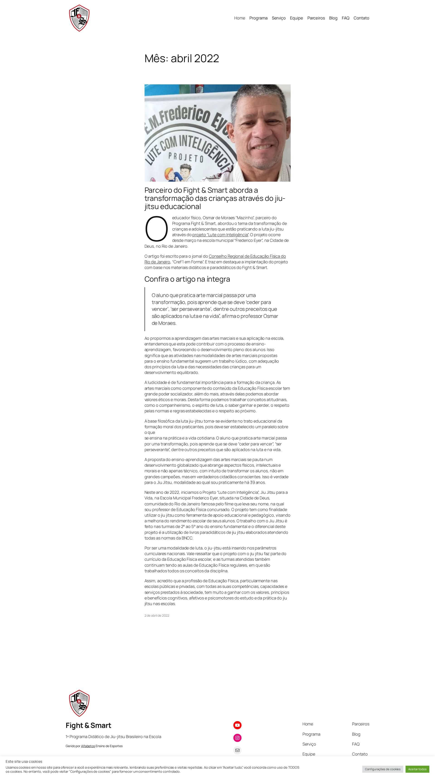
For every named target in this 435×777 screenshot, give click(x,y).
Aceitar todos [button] (417, 769)
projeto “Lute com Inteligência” (220, 234)
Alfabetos (88, 746)
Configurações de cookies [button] (383, 769)
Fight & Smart (88, 725)
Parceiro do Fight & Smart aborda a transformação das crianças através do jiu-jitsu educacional (215, 198)
